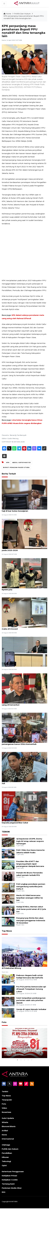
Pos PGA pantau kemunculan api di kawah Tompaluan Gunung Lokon (31, 989)
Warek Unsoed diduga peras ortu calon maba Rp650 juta (24, 588)
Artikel (5, 1131)
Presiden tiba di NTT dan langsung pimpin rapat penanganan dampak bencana (30, 863)
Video (4, 1108)
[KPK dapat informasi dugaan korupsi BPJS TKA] (24, 651)
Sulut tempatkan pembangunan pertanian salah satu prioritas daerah (31, 1000)
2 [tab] (21, 1060)
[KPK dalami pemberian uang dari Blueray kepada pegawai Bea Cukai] (24, 806)
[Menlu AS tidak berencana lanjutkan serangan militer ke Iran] (8, 899)
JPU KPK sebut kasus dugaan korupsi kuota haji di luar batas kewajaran (23, 509)
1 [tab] (17, 1060)
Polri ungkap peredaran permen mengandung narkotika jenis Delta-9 (30, 886)
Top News (7, 931)
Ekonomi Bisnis (8, 1126)
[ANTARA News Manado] (27, 3)
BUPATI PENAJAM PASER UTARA (16, 467)
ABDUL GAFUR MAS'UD (21, 462)
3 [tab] (24, 1060)
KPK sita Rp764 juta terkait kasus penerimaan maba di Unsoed (24, 627)
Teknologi (6, 1161)
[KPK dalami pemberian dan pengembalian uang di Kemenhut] (24, 688)
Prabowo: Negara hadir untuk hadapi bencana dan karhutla (29, 976)
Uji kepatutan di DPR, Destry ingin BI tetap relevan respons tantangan (30, 841)
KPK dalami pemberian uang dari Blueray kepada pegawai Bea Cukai (21, 821)
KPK (7, 462)
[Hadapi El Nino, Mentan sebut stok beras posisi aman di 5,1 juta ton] (8, 910)
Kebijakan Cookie (10, 1180)
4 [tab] (28, 1060)
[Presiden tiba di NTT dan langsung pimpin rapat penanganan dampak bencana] (8, 865)
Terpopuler (7, 1100)
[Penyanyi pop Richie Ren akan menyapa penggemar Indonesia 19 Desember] (8, 921)
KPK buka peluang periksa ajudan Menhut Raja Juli (24, 782)
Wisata (5, 1122)
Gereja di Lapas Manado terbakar (31, 1009)
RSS (3, 1192)
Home (8, 14)
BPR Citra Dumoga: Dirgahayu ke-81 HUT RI (24, 1051)
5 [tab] (31, 1060)
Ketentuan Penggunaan (13, 1171)
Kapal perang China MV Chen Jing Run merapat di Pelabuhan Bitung (24, 967)
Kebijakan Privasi (9, 1176)
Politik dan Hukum (10, 1149)
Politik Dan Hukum (22, 14)
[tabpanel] (24, 1043)
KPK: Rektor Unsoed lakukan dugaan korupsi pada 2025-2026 (23, 549)
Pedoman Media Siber (12, 1188)
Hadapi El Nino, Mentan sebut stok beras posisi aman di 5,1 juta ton (31, 909)
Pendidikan (7, 1153)
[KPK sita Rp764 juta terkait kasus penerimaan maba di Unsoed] (24, 612)
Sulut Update (8, 1118)
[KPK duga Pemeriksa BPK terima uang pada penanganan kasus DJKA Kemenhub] (24, 727)
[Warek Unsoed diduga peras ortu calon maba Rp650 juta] (24, 573)
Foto (4, 1022)
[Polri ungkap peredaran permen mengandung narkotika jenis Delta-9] (8, 887)
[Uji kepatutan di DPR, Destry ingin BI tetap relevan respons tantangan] (8, 842)
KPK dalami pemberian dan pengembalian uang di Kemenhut (22, 703)
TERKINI (6, 832)
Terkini (5, 1091)
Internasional (8, 1139)
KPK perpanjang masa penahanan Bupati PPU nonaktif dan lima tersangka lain (24, 17)
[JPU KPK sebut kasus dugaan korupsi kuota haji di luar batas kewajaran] (24, 494)
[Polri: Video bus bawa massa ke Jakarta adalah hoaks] (8, 853)
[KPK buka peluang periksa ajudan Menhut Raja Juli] (24, 767)
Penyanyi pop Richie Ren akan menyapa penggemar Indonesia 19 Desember (30, 920)
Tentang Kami (8, 1184)
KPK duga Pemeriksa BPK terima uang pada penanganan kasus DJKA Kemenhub (23, 743)
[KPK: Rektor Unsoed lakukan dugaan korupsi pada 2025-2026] (24, 534)
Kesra (4, 1135)
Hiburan (5, 1157)
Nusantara (6, 1112)
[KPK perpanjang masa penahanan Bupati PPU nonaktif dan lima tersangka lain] (24, 951)
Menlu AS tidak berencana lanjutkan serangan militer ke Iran (29, 897)
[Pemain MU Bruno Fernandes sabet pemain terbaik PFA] (8, 876)
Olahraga (6, 1145)
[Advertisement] (24, 252)
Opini (4, 1165)
